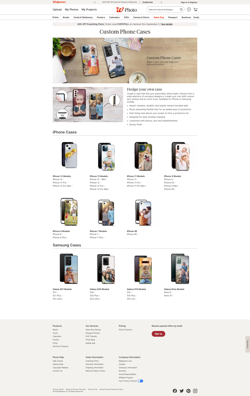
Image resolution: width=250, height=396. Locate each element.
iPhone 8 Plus (59, 237)
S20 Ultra (94, 298)
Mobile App (90, 343)
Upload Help (58, 364)
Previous (95, 2)
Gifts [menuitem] (126, 17)
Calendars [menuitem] (114, 17)
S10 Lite (131, 298)
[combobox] (166, 9)
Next (161, 2)
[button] (189, 8)
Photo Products (125, 330)
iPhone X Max (170, 186)
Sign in (184, 2)
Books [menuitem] (66, 17)
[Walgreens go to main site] (59, 2)
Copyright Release (60, 367)
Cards (55, 333)
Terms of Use (92, 389)
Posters (56, 340)
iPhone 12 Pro (96, 186)
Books (55, 330)
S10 (128, 292)
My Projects (89, 9)
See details (167, 24)
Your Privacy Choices (128, 381)
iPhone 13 (57, 179)
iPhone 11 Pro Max (136, 186)
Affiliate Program (126, 377)
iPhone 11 (131, 179)
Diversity (122, 371)
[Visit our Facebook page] (175, 391)
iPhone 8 (57, 234)
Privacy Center (58, 389)
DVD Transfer (91, 336)
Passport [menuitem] (172, 17)
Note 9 (167, 292)
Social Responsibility (127, 374)
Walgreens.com (125, 361)
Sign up (158, 333)
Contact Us (57, 371)
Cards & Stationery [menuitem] (83, 17)
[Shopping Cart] (195, 8)
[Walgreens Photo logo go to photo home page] (125, 8)
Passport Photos (93, 333)
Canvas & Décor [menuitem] (141, 17)
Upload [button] (57, 9)
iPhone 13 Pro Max (62, 186)
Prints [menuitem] (56, 17)
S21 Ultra (57, 298)
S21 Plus (57, 295)
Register (193, 2)
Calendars (57, 336)
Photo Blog (90, 340)
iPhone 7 (94, 234)
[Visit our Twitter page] (182, 391)
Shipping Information (94, 367)
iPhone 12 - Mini (98, 179)
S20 (92, 292)
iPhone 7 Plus (96, 237)
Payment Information (94, 364)
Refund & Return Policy (95, 371)
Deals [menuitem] (196, 17)
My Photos (71, 9)
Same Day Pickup (93, 330)
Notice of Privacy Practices (76, 389)
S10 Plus (131, 295)
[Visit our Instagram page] (195, 391)
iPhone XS (169, 182)
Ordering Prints (92, 361)
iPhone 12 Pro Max (99, 189)
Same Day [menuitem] (159, 17)
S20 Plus (94, 295)
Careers (122, 364)
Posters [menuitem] (101, 17)
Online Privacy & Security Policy (111, 389)
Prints (55, 343)
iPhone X (168, 179)
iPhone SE (132, 234)
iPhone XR (169, 189)
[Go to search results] (181, 9)
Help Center (58, 361)
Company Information (128, 367)
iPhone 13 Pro (59, 182)
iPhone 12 (94, 182)
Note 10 (168, 295)
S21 (54, 292)
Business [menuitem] (186, 17)
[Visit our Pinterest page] (188, 391)
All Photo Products (60, 346)
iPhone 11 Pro (133, 182)
